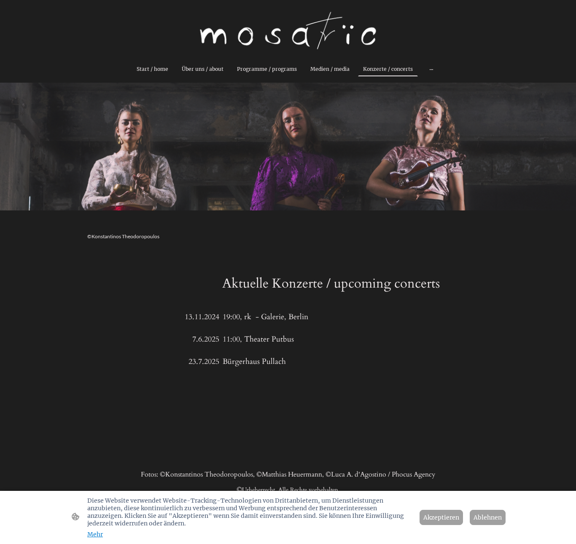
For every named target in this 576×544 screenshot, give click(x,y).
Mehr (95, 534)
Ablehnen (488, 517)
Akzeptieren (441, 517)
